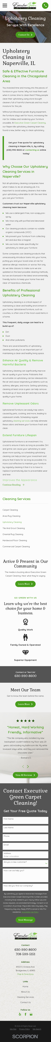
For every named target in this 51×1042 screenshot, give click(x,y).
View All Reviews (24, 775)
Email (6, 845)
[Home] (25, 5)
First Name (8, 819)
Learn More (24, 584)
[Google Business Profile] (31, 1014)
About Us (25, 991)
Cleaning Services (25, 997)
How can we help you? (14, 870)
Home (25, 986)
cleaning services (21, 421)
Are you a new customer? (15, 862)
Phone (6, 836)
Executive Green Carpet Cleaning (30, 122)
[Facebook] (25, 1014)
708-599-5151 (25, 954)
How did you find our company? (18, 886)
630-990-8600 (25, 676)
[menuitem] (25, 510)
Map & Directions (25, 974)
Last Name (8, 827)
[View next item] (28, 766)
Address (7, 853)
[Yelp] (19, 1014)
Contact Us (23, 34)
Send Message (25, 920)
